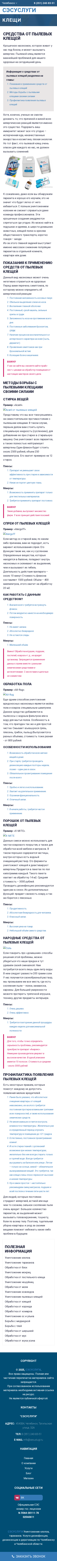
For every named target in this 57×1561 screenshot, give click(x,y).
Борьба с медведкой (17, 1321)
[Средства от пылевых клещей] (28, 172)
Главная (28, 1458)
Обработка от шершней (19, 1330)
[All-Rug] (28, 695)
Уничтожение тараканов (19, 1262)
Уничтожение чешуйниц (19, 1282)
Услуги (28, 1468)
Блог (28, 1473)
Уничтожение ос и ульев (19, 1316)
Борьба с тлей (13, 1326)
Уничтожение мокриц (18, 1272)
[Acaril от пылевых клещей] (28, 410)
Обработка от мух (15, 1335)
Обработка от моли (16, 1287)
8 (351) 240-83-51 (44, 3)
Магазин (29, 1478)
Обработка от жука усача (20, 1340)
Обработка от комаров (18, 1311)
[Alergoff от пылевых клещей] (28, 534)
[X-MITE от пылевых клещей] (28, 836)
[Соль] (28, 948)
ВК (22, 1497)
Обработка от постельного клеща (25, 1277)
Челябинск (9, 3)
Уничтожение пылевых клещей (23, 1296)
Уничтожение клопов (17, 1257)
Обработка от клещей (18, 1301)
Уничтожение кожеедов (19, 1291)
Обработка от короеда (18, 1306)
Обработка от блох (16, 1267)
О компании (29, 1463)
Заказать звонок (30, 1556)
